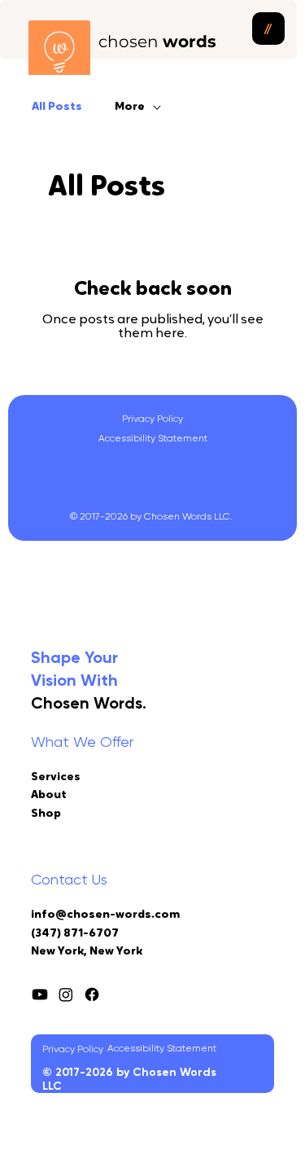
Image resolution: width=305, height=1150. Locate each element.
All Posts (57, 107)
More (130, 107)
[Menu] (268, 28)
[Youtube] (40, 994)
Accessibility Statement (152, 438)
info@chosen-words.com (105, 915)
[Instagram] (66, 994)
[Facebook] (92, 994)
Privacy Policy (152, 418)
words (157, 41)
